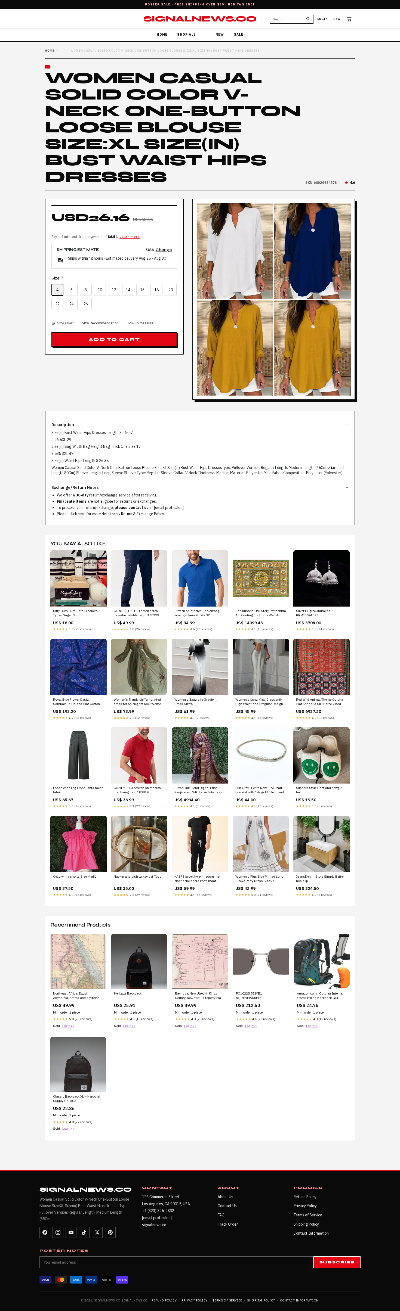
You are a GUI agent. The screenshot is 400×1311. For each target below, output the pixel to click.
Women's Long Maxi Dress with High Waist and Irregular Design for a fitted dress (259, 702)
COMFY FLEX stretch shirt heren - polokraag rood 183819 (138, 790)
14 (128, 289)
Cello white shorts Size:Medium (76, 876)
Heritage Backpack (127, 993)
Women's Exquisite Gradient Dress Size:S (195, 701)
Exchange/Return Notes (75, 487)
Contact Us (227, 1205)
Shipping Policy (306, 1224)
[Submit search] (308, 19)
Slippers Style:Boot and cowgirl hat (319, 790)
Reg (336, 19)
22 (57, 304)
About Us (225, 1196)
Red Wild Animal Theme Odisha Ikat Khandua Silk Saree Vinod (319, 701)
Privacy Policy (305, 1205)
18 (156, 289)
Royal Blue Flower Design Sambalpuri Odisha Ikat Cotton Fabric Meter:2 (76, 702)
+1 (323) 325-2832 (158, 1210)
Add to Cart (114, 339)
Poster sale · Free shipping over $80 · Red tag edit (200, 4)
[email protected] (169, 507)
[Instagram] (58, 1232)
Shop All (186, 34)
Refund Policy (305, 1196)
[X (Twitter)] (97, 1232)
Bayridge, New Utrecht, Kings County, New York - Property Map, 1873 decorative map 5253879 (199, 996)
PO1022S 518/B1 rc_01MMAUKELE (249, 995)
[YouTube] (71, 1232)
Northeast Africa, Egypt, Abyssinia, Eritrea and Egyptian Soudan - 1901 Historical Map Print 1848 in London (76, 996)
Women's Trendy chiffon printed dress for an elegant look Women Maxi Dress (138, 702)
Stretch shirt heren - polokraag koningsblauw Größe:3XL (197, 613)
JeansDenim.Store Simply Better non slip (320, 878)
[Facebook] (44, 1232)
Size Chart (65, 323)
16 (142, 289)
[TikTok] (84, 1232)
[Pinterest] (110, 1232)
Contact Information (311, 1233)
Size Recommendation (100, 323)
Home (162, 34)
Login (322, 19)
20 (170, 289)
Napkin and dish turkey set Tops (137, 876)
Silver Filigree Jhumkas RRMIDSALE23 (313, 613)
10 (100, 289)
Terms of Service (308, 1215)
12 (114, 289)
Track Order (228, 1224)
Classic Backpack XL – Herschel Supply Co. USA (76, 1098)
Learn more (129, 236)
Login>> (68, 1026)
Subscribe (337, 1262)
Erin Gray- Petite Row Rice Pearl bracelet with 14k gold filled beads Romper (260, 790)
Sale (239, 34)
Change (164, 250)
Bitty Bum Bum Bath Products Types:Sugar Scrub (75, 613)
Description (62, 424)
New (220, 34)
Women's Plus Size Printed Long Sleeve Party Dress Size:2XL (259, 878)
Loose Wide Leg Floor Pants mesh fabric (78, 790)
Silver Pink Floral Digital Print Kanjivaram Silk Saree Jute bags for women (198, 790)
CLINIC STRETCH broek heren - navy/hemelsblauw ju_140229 (137, 613)
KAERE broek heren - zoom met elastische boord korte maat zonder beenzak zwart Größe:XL (197, 879)
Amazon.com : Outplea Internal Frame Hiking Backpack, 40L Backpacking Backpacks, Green (320, 996)
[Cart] (349, 19)
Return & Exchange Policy (142, 513)
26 (86, 304)
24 (71, 304)
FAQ (221, 1215)
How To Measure (140, 323)
